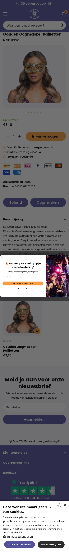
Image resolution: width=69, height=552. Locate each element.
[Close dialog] (2, 257)
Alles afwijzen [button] (51, 544)
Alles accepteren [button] (19, 544)
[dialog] (34, 526)
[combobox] (59, 505)
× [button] (64, 505)
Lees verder (29, 532)
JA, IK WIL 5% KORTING (23, 283)
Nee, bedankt (23, 289)
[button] (34, 536)
